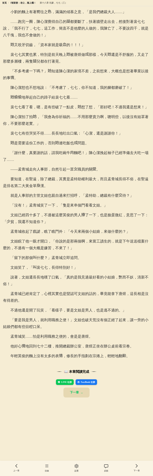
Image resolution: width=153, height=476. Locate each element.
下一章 (74, 392)
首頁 (4, 2)
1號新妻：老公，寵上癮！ (23, 2)
